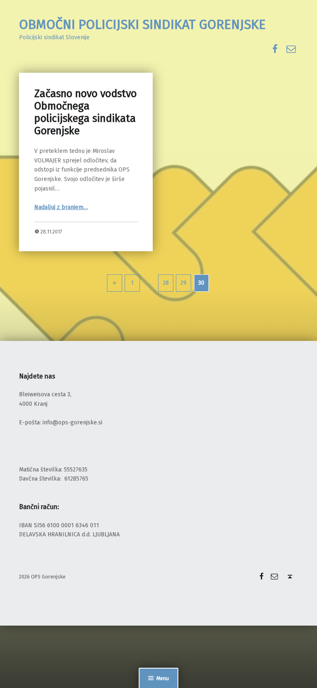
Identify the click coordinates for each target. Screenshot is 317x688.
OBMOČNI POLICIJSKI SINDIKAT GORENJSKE (142, 24)
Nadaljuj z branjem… (61, 207)
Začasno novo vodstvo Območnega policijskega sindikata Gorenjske (85, 112)
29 (183, 282)
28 (166, 282)
